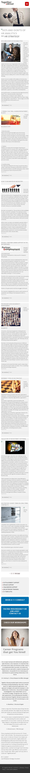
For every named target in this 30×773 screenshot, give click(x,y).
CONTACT (15, 767)
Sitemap (22, 767)
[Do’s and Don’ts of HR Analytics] (15, 33)
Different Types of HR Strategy (11, 378)
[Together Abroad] (7, 5)
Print (10, 105)
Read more (3, 101)
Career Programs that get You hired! (14, 651)
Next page (17, 573)
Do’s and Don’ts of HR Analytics (12, 41)
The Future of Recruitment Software (13, 439)
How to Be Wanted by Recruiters (12, 181)
